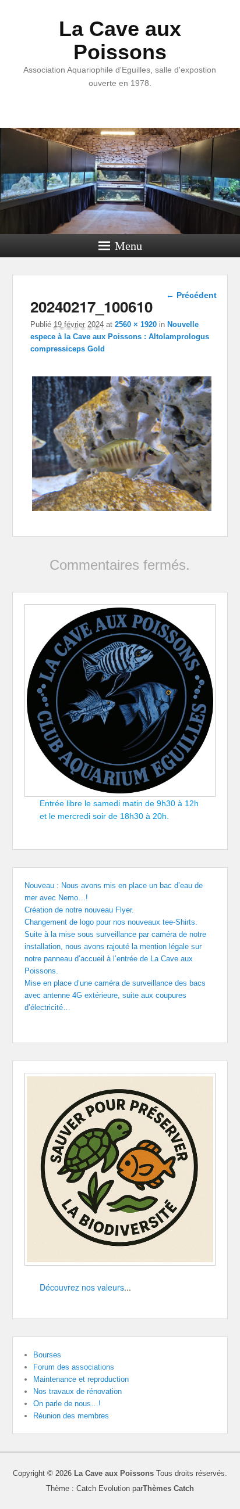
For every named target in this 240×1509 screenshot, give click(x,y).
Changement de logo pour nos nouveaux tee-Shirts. (110, 922)
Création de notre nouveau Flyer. (79, 910)
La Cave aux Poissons (120, 40)
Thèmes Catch (168, 1488)
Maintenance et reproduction (81, 1379)
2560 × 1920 (136, 324)
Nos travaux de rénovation (77, 1391)
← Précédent (191, 295)
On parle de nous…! (67, 1403)
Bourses (47, 1354)
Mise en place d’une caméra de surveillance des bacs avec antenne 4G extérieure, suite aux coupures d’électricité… (115, 995)
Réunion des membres (71, 1415)
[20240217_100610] (122, 511)
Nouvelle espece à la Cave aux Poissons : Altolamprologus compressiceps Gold (119, 336)
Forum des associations (73, 1367)
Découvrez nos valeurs (82, 1287)
